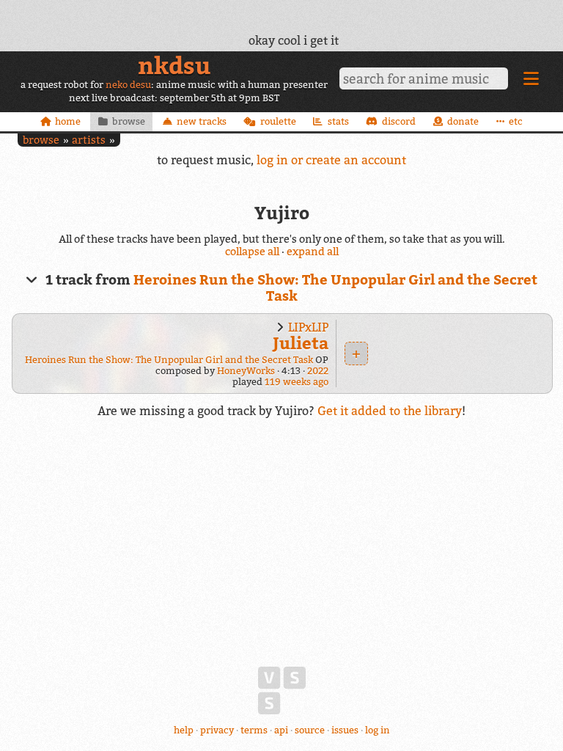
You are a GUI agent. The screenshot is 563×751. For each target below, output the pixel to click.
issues (344, 730)
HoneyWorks (246, 370)
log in (377, 730)
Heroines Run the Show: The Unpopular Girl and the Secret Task (169, 359)
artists (89, 139)
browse (41, 139)
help (184, 730)
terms (254, 730)
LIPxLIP (308, 327)
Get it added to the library (389, 410)
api (281, 730)
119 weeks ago (296, 381)
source (310, 730)
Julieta (300, 343)
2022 (317, 370)
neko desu (128, 84)
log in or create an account (331, 160)
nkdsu (174, 65)
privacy (217, 730)
